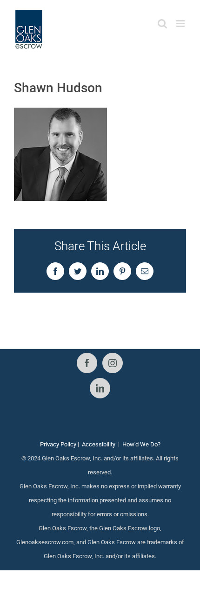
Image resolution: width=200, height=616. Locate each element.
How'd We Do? (141, 444)
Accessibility (98, 444)
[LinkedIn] (100, 388)
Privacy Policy (58, 444)
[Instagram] (112, 363)
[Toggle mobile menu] (181, 23)
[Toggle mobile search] (162, 23)
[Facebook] (87, 363)
